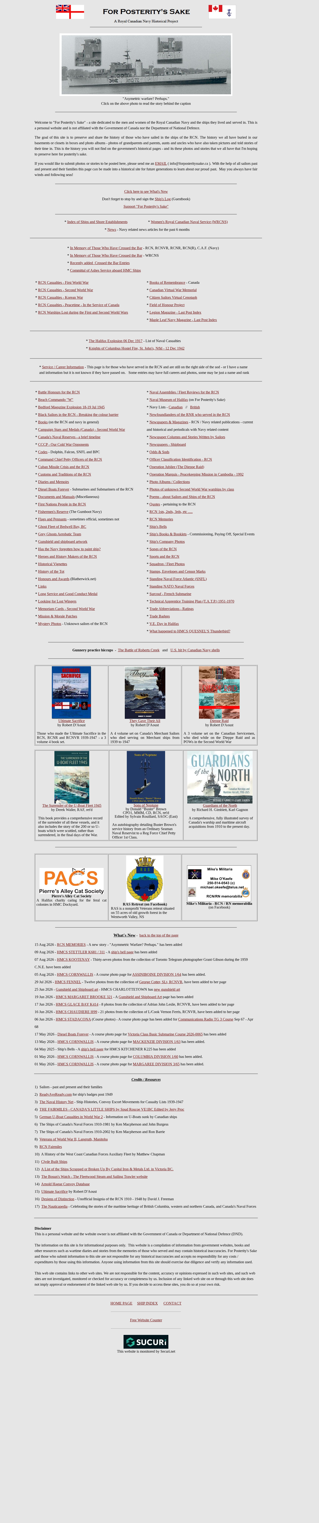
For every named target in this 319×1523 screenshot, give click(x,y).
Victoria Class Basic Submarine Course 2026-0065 (165, 1034)
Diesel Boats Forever (53, 489)
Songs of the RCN (163, 549)
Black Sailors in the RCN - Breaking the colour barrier (78, 415)
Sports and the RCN (164, 556)
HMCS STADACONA (73, 1019)
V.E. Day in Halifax (164, 624)
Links (42, 586)
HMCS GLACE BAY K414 (77, 1004)
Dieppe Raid (219, 721)
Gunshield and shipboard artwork (62, 542)
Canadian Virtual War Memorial (173, 290)
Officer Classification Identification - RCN (180, 459)
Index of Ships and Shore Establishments (97, 222)
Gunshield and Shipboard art (77, 989)
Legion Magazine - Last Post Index (175, 312)
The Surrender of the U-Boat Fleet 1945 (71, 805)
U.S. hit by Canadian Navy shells (195, 650)
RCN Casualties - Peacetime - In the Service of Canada (78, 305)
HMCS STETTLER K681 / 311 (81, 952)
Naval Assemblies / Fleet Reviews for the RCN (184, 392)
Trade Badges (159, 616)
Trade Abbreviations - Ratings (171, 609)
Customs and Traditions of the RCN (64, 474)
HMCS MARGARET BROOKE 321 (84, 997)
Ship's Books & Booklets (168, 534)
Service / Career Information (63, 367)
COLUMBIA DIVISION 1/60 (155, 1057)
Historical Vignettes (52, 564)
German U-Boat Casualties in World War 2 (71, 1117)
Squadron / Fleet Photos (167, 564)
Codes (42, 452)
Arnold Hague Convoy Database (65, 1184)
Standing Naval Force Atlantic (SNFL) (178, 579)
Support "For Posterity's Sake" (146, 206)
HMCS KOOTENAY (73, 960)
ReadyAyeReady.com (55, 1094)
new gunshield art (167, 989)
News (111, 230)
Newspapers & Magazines (168, 422)
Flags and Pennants (52, 519)
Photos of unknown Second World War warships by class (191, 489)
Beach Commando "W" (55, 400)
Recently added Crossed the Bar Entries (100, 263)
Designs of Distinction (57, 1199)
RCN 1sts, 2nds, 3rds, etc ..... (171, 512)
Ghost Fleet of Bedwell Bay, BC (62, 527)
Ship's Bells (158, 527)
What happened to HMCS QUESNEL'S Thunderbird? (189, 631)
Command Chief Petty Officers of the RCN (70, 459)
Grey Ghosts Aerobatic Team (59, 534)
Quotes (154, 504)
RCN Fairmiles (50, 1147)
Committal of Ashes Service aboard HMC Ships (105, 270)
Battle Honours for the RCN (59, 392)
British (195, 407)
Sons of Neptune (146, 805)
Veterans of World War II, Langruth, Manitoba (73, 1139)
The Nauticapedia (54, 1206)
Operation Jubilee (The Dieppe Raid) (176, 467)
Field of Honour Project (166, 305)
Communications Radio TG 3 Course (205, 1019)
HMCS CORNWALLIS (75, 974)
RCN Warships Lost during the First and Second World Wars (83, 312)
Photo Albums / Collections (169, 482)
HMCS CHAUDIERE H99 (76, 1012)
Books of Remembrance (167, 282)
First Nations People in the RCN (62, 504)
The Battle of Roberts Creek (139, 650)
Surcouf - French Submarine (170, 594)
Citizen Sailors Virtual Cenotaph (173, 297)
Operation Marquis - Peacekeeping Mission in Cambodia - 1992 (196, 474)
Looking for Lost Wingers (57, 601)
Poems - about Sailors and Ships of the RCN (182, 497)
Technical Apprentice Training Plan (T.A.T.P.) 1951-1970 (191, 601)
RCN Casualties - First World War (63, 282)
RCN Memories (161, 519)
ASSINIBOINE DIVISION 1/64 (156, 974)
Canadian (176, 407)
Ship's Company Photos (167, 542)
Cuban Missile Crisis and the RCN (63, 467)
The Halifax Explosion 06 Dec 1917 (115, 341)
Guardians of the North (220, 805)
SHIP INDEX (147, 1303)
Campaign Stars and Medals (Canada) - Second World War (81, 430)
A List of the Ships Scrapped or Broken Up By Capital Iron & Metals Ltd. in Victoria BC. (107, 1169)
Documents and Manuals (56, 497)
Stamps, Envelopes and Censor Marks (177, 571)
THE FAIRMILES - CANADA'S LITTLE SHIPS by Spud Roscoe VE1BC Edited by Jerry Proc (111, 1109)
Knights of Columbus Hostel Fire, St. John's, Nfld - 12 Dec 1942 (136, 348)
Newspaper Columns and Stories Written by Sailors (187, 437)
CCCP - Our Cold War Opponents (63, 444)
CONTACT (172, 1303)
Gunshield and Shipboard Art (140, 997)
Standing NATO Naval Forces (171, 586)
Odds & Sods (159, 452)
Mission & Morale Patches (57, 616)
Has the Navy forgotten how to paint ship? (69, 549)
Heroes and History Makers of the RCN (67, 556)
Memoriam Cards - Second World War (66, 609)
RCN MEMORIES (71, 945)
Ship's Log (163, 199)
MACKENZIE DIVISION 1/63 (157, 1042)
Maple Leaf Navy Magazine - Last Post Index (183, 320)
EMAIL (161, 163)
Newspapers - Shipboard (167, 444)
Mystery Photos (49, 624)
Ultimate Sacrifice (54, 1191)
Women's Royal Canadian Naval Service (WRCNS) (189, 222)
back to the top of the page (158, 935)
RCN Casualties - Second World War (65, 290)
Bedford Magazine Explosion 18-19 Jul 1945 (71, 407)
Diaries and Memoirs (53, 482)
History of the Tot (51, 571)
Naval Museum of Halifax (168, 400)
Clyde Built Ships (54, 1162)
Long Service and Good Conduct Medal (67, 594)
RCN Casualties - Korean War (60, 297)
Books (43, 422)
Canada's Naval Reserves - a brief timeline (69, 437)
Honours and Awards (53, 579)
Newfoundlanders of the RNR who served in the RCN (189, 415)
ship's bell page (122, 952)
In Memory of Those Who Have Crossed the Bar (106, 248)
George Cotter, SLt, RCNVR (160, 982)
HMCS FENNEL (68, 982)
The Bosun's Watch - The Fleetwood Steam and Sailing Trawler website (94, 1177)
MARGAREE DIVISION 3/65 (156, 1064)
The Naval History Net (56, 1102)
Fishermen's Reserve (53, 512)
